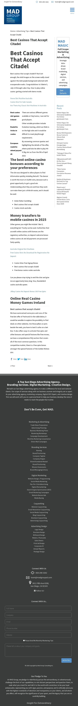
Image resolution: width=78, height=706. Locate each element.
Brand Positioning (39, 453)
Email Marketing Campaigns (39, 492)
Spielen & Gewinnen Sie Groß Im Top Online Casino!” (63, 181)
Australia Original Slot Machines (22, 249)
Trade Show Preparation (39, 425)
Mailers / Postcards (39, 538)
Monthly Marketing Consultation (39, 439)
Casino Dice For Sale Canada (21, 102)
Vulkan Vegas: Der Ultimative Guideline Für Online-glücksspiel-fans (64, 116)
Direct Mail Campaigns (39, 442)
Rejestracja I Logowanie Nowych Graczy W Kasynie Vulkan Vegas (63, 190)
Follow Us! (40, 591)
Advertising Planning (39, 428)
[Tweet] (20, 359)
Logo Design (39, 529)
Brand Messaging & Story (39, 470)
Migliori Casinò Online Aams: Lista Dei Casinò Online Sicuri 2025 (63, 200)
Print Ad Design (39, 543)
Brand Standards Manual (39, 461)
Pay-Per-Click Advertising (39, 484)
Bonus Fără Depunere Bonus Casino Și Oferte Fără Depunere (64, 136)
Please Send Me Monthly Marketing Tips (39, 641)
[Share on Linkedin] (27, 359)
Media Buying (39, 498)
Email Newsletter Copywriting (39, 510)
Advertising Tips (23, 31)
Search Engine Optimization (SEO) (39, 490)
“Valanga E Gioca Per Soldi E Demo (64, 154)
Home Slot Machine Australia (21, 98)
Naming (39, 450)
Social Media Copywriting (39, 512)
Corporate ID (39, 546)
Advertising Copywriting (39, 521)
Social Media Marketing (39, 481)
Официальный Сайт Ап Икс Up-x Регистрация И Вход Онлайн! (64, 162)
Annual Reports (39, 549)
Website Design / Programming (39, 479)
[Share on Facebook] (13, 359)
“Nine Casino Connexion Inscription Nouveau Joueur (64, 172)
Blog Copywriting (39, 515)
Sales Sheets (39, 541)
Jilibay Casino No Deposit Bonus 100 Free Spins (28, 291)
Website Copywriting (39, 507)
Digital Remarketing (39, 487)
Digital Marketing (39, 475)
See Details (63, 92)
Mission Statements (39, 467)
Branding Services (39, 447)
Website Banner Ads (39, 495)
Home (12, 31)
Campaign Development (39, 436)
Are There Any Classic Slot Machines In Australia (28, 105)
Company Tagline (39, 456)
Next (49, 366)
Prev (13, 366)
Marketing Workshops (39, 433)
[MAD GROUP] (13, 15)
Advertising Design (39, 526)
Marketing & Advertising (39, 421)
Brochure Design (39, 532)
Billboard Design (39, 535)
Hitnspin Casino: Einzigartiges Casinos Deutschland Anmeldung (64, 146)
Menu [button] (72, 13)
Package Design (39, 552)
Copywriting (39, 503)
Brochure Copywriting (39, 518)
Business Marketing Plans (39, 431)
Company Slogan (39, 459)
